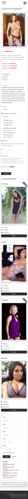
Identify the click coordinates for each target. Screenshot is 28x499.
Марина (4, 358)
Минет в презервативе (9, 132)
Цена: (4, 438)
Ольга (4, 242)
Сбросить (13, 456)
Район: (4, 424)
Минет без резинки (8, 134)
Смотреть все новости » (8, 477)
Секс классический (8, 122)
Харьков (5, 109)
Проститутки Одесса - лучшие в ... (10, 472)
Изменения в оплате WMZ (8, 464)
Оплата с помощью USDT (8, 467)
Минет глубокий (7, 137)
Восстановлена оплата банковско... (11, 470)
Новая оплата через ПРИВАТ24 (10, 475)
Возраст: (5, 445)
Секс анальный (7, 124)
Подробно (14, 235)
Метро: (4, 431)
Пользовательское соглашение (18, 496)
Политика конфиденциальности (18, 495)
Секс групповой (7, 130)
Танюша (4, 300)
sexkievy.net (6, 482)
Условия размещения (11, 494)
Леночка (5, 184)
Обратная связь (22, 494)
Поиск (6, 456)
